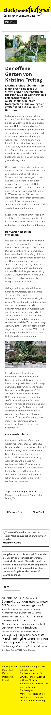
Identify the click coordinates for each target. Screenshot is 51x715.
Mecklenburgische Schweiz (11, 631)
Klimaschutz (25, 620)
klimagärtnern (9, 617)
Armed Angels (32, 598)
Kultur (43, 624)
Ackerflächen (8, 598)
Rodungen (11, 646)
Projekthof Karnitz (12, 543)
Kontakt (6, 680)
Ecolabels (14, 609)
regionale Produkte (23, 642)
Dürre (40, 606)
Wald (19, 650)
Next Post (38, 512)
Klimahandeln (21, 617)
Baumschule (34, 602)
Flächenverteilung (11, 613)
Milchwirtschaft (9, 635)
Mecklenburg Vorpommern (30, 631)
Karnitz (37, 613)
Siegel (8, 650)
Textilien (14, 650)
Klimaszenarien (11, 624)
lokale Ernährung (27, 627)
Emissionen (37, 609)
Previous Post (15, 512)
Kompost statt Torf (28, 492)
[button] (10, 22)
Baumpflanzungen (15, 601)
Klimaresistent (9, 621)
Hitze (32, 613)
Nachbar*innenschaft (30, 635)
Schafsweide (34, 646)
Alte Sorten (21, 598)
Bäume (44, 602)
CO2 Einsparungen (25, 605)
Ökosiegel (31, 650)
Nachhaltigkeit (15, 638)
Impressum (8, 677)
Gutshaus (25, 613)
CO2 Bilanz (7, 605)
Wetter (25, 650)
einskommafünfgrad (27, 10)
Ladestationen (9, 628)
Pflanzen (33, 639)
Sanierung (22, 646)
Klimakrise (34, 616)
